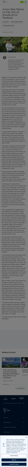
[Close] (26, 437)
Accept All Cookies (14, 464)
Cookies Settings (14, 455)
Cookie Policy (14, 452)
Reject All (14, 460)
